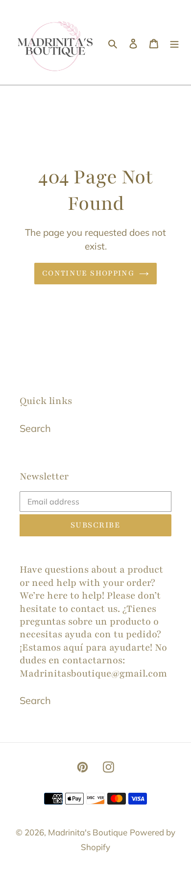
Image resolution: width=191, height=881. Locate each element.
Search (35, 428)
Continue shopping (88, 273)
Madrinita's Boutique (87, 832)
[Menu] (174, 42)
